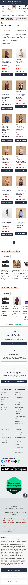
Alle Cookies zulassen (14, 570)
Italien (17, 508)
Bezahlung (17, 404)
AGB (3, 520)
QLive (2, 402)
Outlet (16, 455)
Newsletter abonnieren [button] (14, 344)
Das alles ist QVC (19, 432)
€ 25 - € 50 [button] (6, 43)
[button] (3, 7)
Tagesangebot (6, 15)
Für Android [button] (20, 381)
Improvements (10, 531)
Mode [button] (5, 37)
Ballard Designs (7, 529)
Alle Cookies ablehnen (14, 576)
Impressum (22, 522)
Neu (13, 15)
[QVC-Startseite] (1, 23)
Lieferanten (4, 407)
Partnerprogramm (5, 440)
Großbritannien (12, 508)
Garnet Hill (19, 529)
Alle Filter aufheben (21, 34)
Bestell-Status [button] (21, 363)
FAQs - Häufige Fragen (20, 416)
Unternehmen (18, 429)
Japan (21, 508)
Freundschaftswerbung (6, 437)
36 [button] (4, 40)
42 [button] (24, 37)
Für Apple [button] (7, 381)
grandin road (3, 531)
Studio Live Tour (19, 452)
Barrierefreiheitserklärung (21, 437)
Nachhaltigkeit (18, 434)
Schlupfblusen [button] (13, 40)
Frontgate (14, 529)
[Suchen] (25, 11)
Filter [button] (8, 30)
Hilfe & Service (18, 418)
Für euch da (4, 442)
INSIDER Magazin (5, 429)
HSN (2, 529)
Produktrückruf (4, 409)
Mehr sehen (6, 256)
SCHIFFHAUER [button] (15, 37)
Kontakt (3, 394)
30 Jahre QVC (20, 15)
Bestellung (17, 392)
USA (6, 508)
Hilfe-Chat (3, 392)
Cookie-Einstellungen (14, 582)
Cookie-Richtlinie (9, 564)
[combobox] (12, 11)
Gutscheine (4, 434)
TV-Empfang (18, 449)
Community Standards (8, 522)
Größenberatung (19, 397)
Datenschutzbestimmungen (15, 520)
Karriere (17, 444)
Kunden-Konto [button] (7, 363)
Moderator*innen (19, 447)
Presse (2, 404)
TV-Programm (4, 432)
